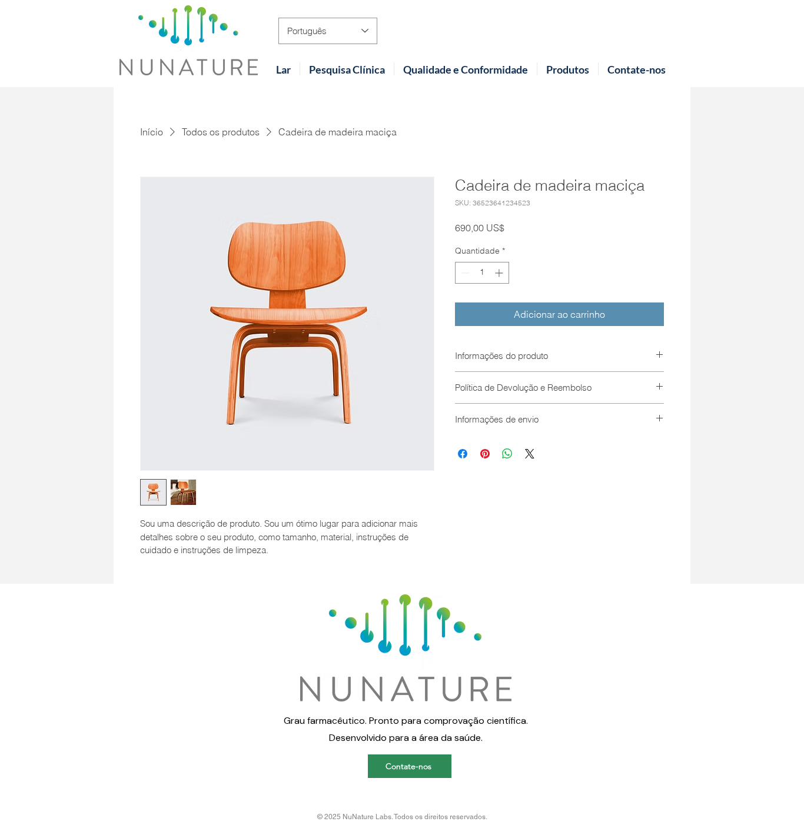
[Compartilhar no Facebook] (463, 454)
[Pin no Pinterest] (485, 454)
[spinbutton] (482, 272)
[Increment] (500, 272)
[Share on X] (530, 454)
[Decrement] (464, 272)
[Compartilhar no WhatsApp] (507, 454)
